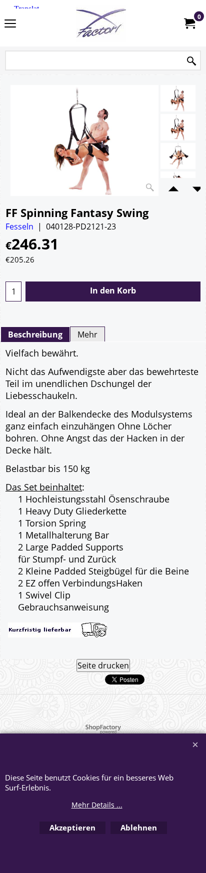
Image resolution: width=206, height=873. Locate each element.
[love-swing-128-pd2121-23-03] (178, 156)
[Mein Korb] (189, 24)
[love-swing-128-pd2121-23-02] (178, 127)
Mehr (88, 334)
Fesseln (20, 226)
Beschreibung (35, 334)
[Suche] (191, 61)
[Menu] (10, 24)
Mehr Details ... (97, 805)
